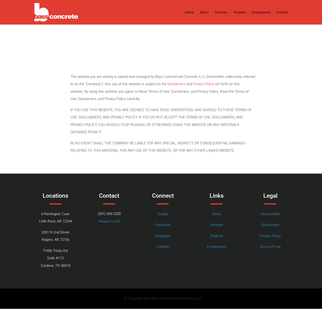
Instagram (163, 236)
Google (162, 214)
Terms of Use (270, 247)
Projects (239, 12)
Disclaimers (176, 84)
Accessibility (270, 214)
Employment (261, 12)
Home (189, 12)
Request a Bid (109, 221)
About (204, 12)
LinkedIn (163, 247)
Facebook (162, 225)
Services (221, 12)
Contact (282, 12)
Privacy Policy (203, 84)
